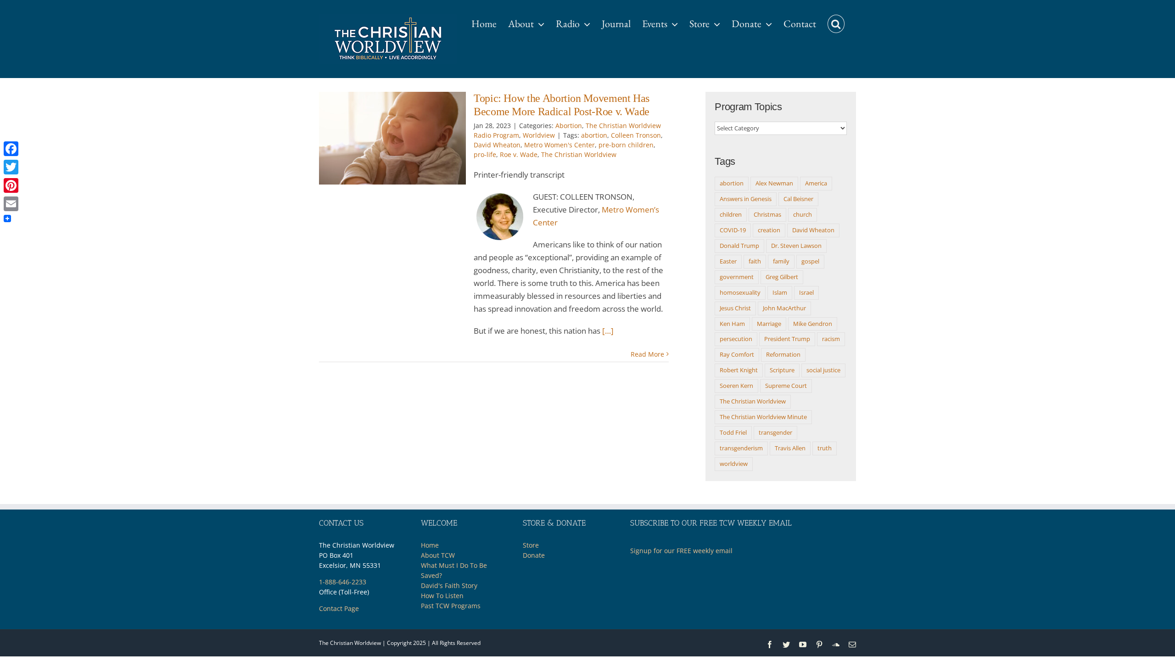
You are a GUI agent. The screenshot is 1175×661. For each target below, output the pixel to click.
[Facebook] (11, 149)
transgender (775, 432)
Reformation (783, 354)
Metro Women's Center (559, 144)
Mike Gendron (812, 323)
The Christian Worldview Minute (763, 417)
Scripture (782, 370)
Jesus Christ (735, 308)
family (781, 261)
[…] (608, 330)
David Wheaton (497, 144)
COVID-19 (733, 230)
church (802, 214)
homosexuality (740, 292)
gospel (810, 261)
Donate (534, 555)
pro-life (485, 154)
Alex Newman (774, 183)
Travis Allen (790, 448)
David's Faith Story (449, 585)
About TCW (438, 555)
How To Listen (442, 595)
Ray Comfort (737, 354)
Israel (806, 292)
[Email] (11, 204)
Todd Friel (733, 432)
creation (769, 230)
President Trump (787, 339)
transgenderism (741, 448)
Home (430, 545)
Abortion (568, 125)
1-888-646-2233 (342, 581)
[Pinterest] (11, 185)
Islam (779, 292)
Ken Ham (732, 323)
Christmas (767, 214)
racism (831, 339)
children (731, 214)
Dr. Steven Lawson (796, 245)
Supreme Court (786, 385)
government (737, 277)
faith (755, 261)
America (816, 183)
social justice (823, 370)
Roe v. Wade (518, 154)
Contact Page (339, 608)
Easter (728, 261)
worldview (734, 463)
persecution (736, 339)
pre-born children (626, 144)
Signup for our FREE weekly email (681, 550)
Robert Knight (739, 370)
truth (824, 448)
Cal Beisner (798, 199)
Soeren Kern (736, 385)
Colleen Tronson (636, 135)
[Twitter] (11, 167)
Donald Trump (739, 245)
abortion (594, 135)
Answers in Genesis (746, 199)
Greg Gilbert (782, 277)
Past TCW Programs (451, 605)
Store (531, 545)
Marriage (769, 323)
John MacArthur (784, 308)
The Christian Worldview (578, 154)
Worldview (539, 135)
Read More (647, 354)
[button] (836, 19)
